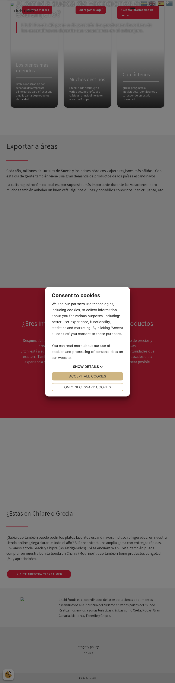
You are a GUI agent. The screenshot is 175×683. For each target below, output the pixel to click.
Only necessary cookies (87, 387)
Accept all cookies (87, 376)
